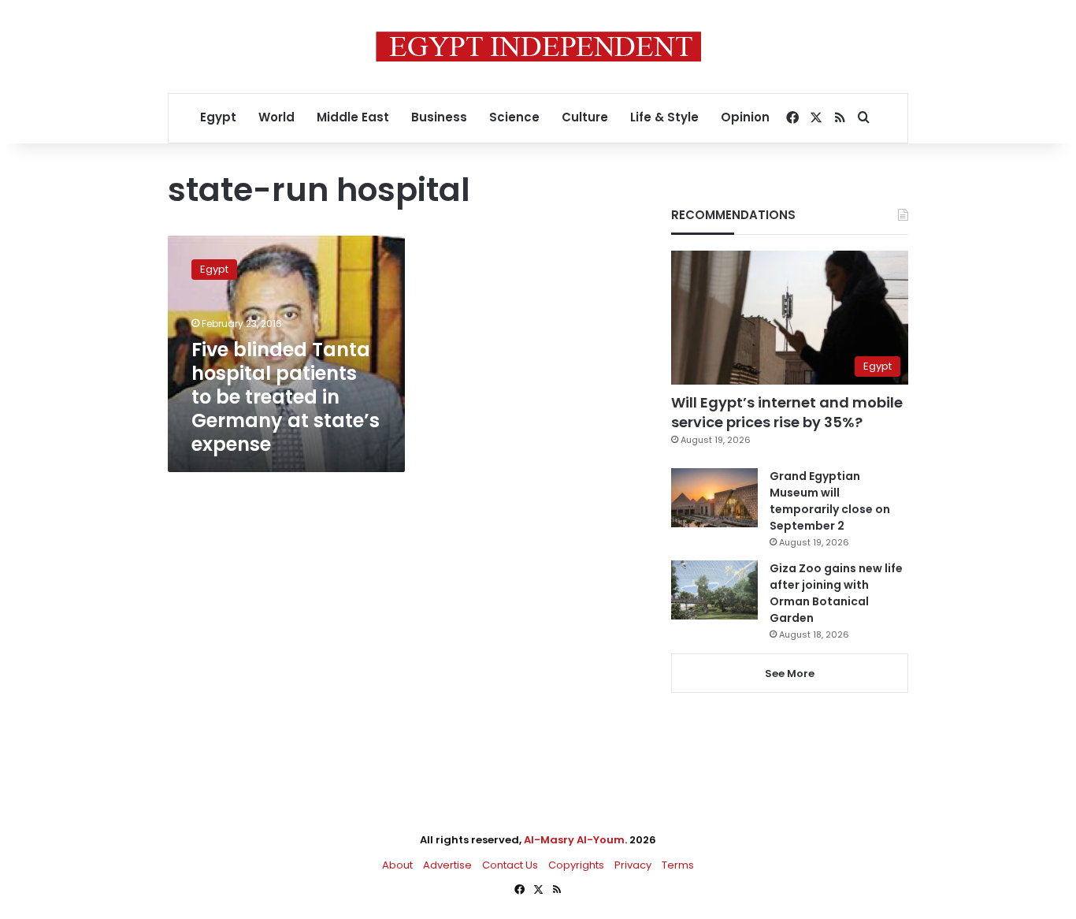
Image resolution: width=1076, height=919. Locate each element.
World (276, 117)
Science (514, 117)
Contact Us (510, 865)
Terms (678, 865)
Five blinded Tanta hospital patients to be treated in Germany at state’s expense (285, 397)
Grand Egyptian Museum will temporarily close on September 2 (830, 501)
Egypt (218, 117)
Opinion (745, 117)
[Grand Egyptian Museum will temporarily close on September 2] (714, 497)
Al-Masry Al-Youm (574, 839)
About (397, 865)
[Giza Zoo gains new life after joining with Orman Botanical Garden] (714, 589)
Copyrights (576, 865)
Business (439, 117)
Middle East (353, 117)
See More (789, 673)
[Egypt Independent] (538, 46)
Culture (585, 117)
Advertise (447, 865)
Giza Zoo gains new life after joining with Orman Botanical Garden (836, 593)
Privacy (632, 865)
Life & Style (664, 117)
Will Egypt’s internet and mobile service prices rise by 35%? (787, 412)
